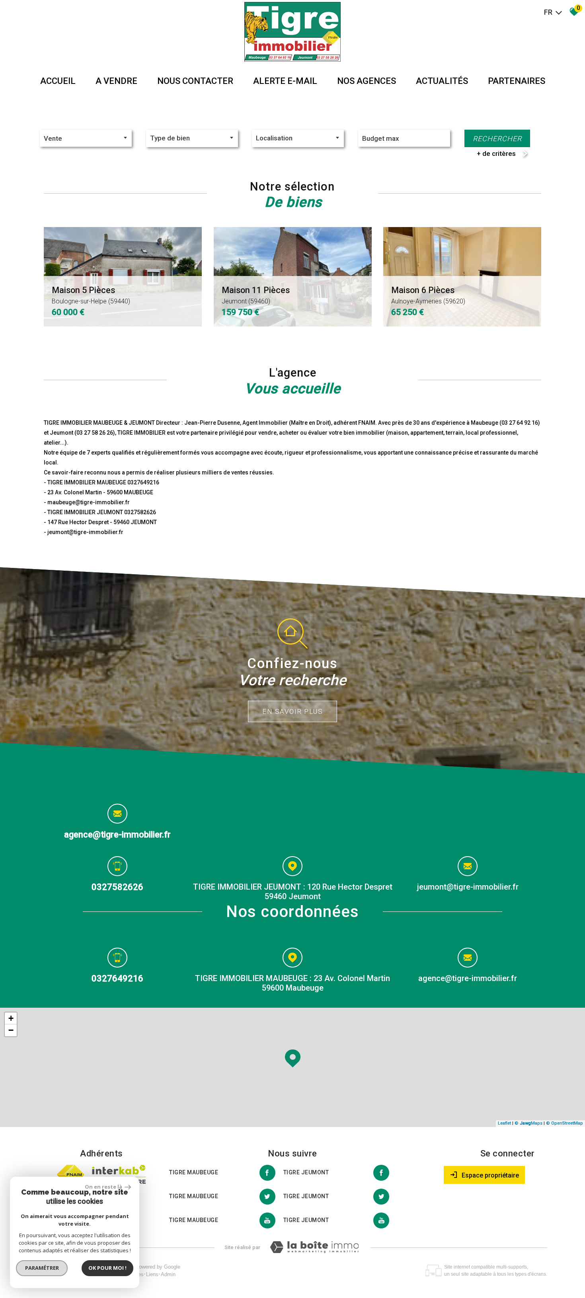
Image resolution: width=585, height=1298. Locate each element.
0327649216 (117, 978)
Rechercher (497, 138)
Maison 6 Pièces (428, 295)
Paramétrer (42, 1267)
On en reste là (104, 1186)
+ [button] (11, 1018)
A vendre (116, 81)
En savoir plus (292, 711)
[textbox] (192, 138)
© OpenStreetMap (564, 1123)
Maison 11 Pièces (256, 295)
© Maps (528, 1123)
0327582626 (117, 887)
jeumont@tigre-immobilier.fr (468, 887)
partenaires (516, 81)
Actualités (442, 81)
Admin (168, 1274)
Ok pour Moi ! (107, 1267)
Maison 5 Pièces (91, 295)
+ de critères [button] (496, 153)
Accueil (58, 81)
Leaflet (504, 1123)
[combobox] (86, 138)
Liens (152, 1274)
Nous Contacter (195, 81)
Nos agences (366, 81)
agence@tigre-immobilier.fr (117, 834)
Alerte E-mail (285, 81)
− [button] (11, 1030)
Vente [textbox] (53, 138)
